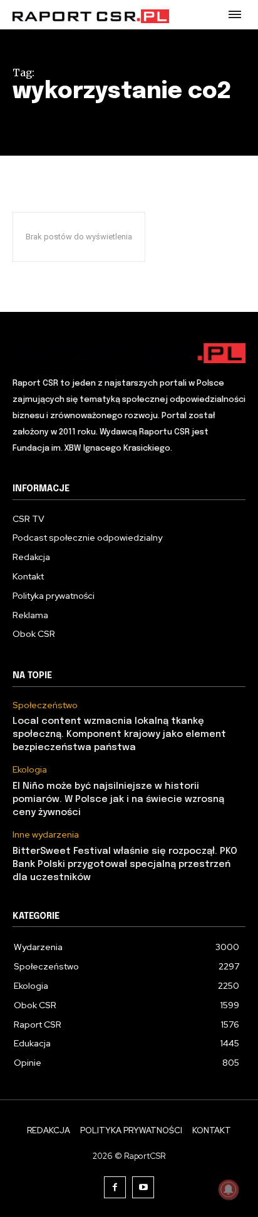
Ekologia (30, 769)
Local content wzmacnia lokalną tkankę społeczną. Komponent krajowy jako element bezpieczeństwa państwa (119, 734)
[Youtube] (143, 1187)
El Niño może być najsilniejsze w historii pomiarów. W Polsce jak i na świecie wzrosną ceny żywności (118, 799)
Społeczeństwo (45, 705)
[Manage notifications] (229, 1189)
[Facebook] (115, 1187)
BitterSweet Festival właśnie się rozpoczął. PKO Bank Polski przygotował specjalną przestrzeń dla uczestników (125, 864)
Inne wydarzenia (46, 834)
